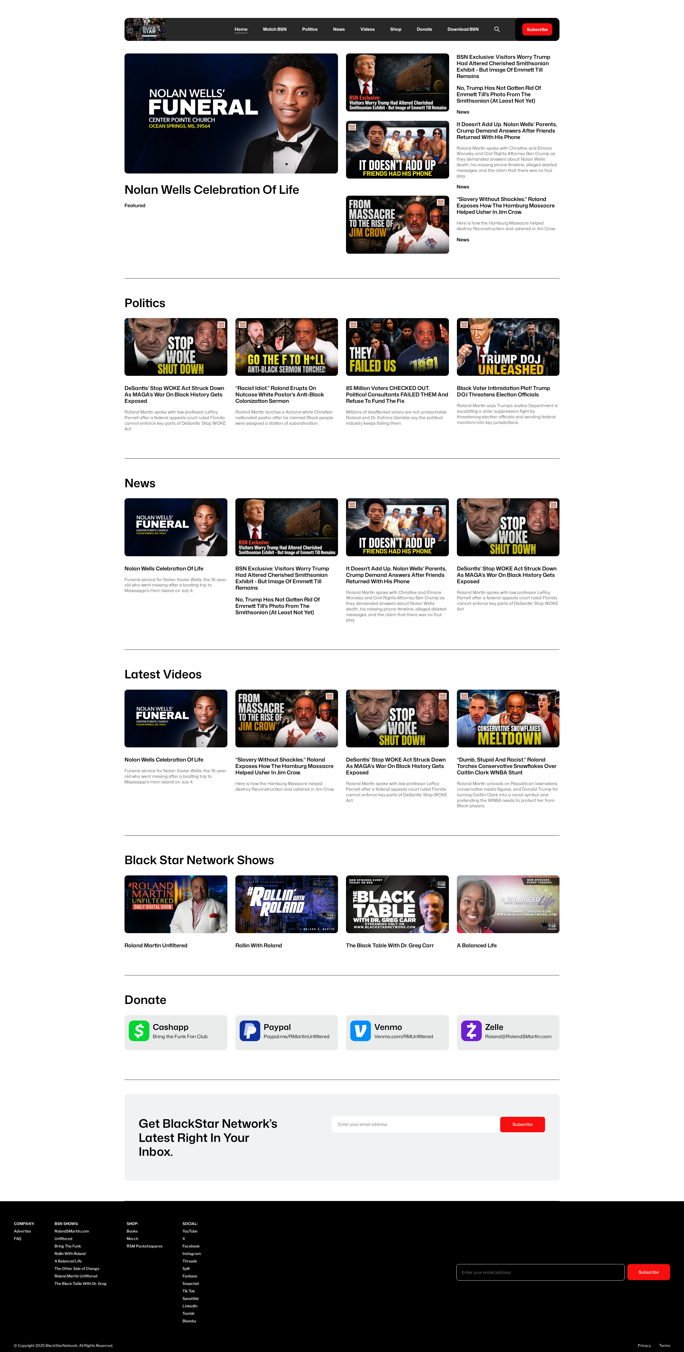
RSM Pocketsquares (144, 1246)
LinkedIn (189, 1306)
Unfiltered (63, 1238)
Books (132, 1231)
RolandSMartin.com (72, 1231)
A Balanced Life (68, 1261)
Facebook (191, 1246)
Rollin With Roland (70, 1253)
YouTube (189, 1231)
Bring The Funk (68, 1246)
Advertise (22, 1231)
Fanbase (189, 1276)
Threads (189, 1261)
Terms (664, 1345)
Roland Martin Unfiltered (76, 1276)
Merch (132, 1238)
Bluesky (189, 1321)
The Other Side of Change (77, 1268)
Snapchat (190, 1283)
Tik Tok (188, 1291)
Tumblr (188, 1313)
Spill (185, 1268)
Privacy (644, 1345)
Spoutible (190, 1298)
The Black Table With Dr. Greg (81, 1283)
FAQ (17, 1238)
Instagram (191, 1253)
